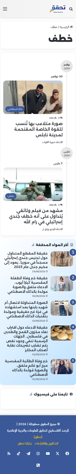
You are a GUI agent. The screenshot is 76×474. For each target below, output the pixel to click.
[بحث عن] (71, 10)
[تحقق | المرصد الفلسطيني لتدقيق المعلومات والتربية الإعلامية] (57, 9)
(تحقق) (38, 437)
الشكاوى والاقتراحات (46, 443)
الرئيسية (65, 27)
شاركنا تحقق (25, 443)
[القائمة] (5, 10)
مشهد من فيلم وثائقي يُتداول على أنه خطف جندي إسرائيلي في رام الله (36, 216)
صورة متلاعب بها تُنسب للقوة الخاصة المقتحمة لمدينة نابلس (38, 129)
